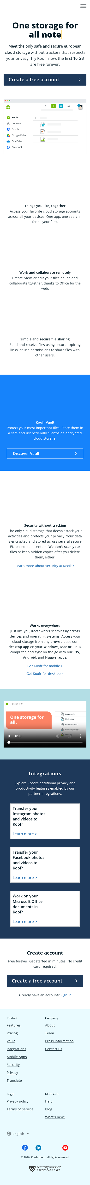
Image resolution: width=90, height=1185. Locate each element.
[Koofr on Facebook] (25, 1148)
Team (49, 1033)
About (50, 1025)
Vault (11, 1041)
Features (14, 1025)
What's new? (55, 1117)
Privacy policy (17, 1101)
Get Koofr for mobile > (45, 666)
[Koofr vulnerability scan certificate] (45, 1168)
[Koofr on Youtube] (65, 1148)
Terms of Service (20, 1109)
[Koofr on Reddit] (52, 1148)
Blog (48, 1109)
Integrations (16, 1049)
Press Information (59, 1041)
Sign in (66, 995)
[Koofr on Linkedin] (38, 1148)
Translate (14, 1080)
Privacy (12, 1072)
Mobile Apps (17, 1056)
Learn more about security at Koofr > (45, 565)
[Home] (18, 6)
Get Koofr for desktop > (45, 673)
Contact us (53, 1049)
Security (13, 1064)
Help (49, 1101)
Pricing (12, 1033)
